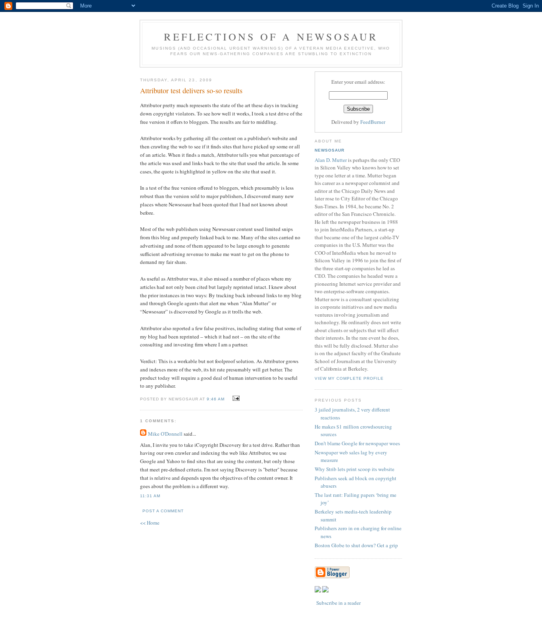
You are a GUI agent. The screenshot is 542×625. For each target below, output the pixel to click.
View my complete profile (349, 378)
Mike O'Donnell (165, 433)
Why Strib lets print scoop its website (354, 469)
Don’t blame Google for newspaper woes (357, 443)
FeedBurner (372, 121)
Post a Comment (163, 511)
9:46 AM (216, 399)
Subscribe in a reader (338, 602)
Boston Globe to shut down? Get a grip (356, 545)
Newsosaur (329, 150)
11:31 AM (150, 496)
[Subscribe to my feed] (318, 590)
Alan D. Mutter (331, 159)
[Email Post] (235, 398)
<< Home (150, 522)
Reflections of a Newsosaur (271, 36)
